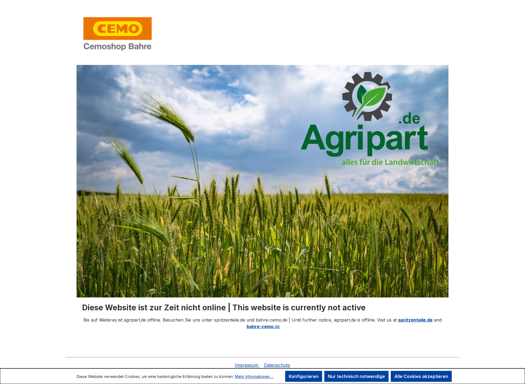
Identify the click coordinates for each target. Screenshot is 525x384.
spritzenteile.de (415, 320)
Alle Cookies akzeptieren (421, 376)
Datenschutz (277, 365)
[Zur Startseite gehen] (118, 34)
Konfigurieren (304, 376)
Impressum (247, 365)
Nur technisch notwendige (356, 376)
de (263, 326)
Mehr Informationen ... (254, 376)
